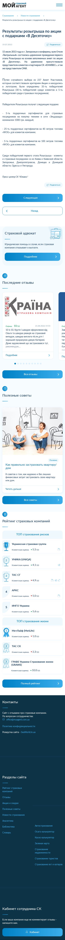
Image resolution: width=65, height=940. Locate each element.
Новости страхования (13, 815)
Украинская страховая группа (29, 544)
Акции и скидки (10, 803)
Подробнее (30, 256)
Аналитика (7, 821)
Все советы (30, 500)
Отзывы (6, 797)
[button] (15, 363)
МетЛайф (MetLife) (23, 631)
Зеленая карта (42, 843)
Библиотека (8, 827)
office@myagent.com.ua (18, 720)
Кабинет (34, 932)
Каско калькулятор (44, 838)
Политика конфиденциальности (18, 726)
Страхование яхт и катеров (48, 864)
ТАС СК (16, 646)
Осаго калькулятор (44, 832)
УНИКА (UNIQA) (21, 559)
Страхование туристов (46, 859)
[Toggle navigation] (59, 5)
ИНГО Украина (20, 606)
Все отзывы (30, 374)
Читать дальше (13, 489)
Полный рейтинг (30, 683)
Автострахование (44, 826)
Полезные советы (11, 809)
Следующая (31, 198)
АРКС (15, 590)
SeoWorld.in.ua (28, 732)
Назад (34, 211)
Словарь (6, 833)
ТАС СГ (16, 575)
